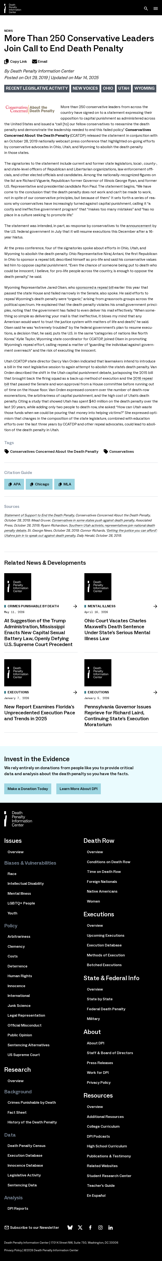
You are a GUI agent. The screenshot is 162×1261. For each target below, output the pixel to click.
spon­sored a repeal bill (94, 287)
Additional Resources (105, 1116)
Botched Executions (104, 965)
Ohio (108, 88)
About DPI (95, 1043)
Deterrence (17, 966)
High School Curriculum (107, 1146)
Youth (12, 913)
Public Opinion (20, 1035)
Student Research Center (109, 1175)
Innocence (16, 986)
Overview (16, 852)
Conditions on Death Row (108, 862)
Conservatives (121, 451)
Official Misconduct (25, 1025)
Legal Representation (26, 1015)
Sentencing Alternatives (29, 1045)
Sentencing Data (22, 1185)
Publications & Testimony (109, 1156)
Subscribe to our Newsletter (34, 1227)
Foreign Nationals (102, 881)
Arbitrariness (19, 936)
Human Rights (20, 976)
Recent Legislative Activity (37, 88)
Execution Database (25, 1155)
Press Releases (100, 1062)
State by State (100, 999)
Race (12, 873)
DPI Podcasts (98, 1136)
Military (93, 1018)
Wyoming (144, 88)
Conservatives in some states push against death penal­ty (93, 520)
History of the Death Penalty (32, 1122)
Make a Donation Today (28, 788)
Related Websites (102, 1165)
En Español (96, 1195)
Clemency (16, 946)
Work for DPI (98, 1072)
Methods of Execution (106, 955)
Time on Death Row (104, 871)
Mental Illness (19, 893)
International (19, 995)
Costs (13, 956)
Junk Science (19, 1005)
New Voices (85, 88)
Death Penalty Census (27, 1145)
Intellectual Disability (26, 883)
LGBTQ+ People (21, 903)
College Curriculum (103, 1126)
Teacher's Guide (101, 1185)
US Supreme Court (24, 1054)
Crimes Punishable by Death (32, 1102)
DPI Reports (18, 1208)
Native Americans (102, 891)
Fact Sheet (17, 1112)
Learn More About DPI (78, 788)
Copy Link (18, 61)
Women (93, 901)
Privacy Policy (99, 1082)
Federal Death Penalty (106, 1009)
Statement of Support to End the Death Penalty (39, 515)
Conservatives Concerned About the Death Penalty (54, 451)
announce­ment (138, 225)
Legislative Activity (24, 1175)
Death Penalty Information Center (42, 71)
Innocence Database (25, 1165)
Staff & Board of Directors (110, 1053)
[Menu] (155, 8)
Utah (123, 88)
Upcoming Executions (105, 935)
